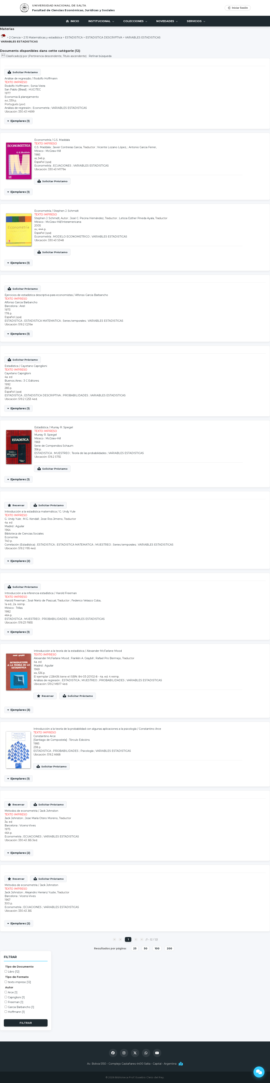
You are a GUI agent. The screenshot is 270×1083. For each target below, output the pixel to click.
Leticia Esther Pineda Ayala (136, 218)
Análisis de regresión (18, 108)
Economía (11, 537)
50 (145, 948)
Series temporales (74, 320)
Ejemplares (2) (20, 561)
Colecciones (133, 21)
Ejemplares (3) (20, 710)
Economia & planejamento (22, 97)
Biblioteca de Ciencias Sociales (24, 533)
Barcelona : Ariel (15, 306)
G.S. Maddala (61, 140)
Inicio (74, 21)
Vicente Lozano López (111, 147)
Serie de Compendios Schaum (53, 445)
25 (134, 948)
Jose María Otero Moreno (41, 818)
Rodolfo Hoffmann (45, 78)
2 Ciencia (15, 37)
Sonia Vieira (38, 85)
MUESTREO (62, 453)
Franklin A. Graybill (82, 658)
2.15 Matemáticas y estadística (43, 37)
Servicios (194, 21)
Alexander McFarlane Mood (104, 651)
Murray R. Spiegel (62, 427)
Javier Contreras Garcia (67, 147)
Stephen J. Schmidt (66, 210)
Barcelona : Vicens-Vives (20, 825)
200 (169, 948)
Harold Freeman (66, 593)
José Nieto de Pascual (42, 600)
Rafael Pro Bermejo (108, 658)
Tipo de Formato (17, 977)
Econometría (41, 108)
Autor (9, 987)
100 (157, 948)
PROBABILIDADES (75, 395)
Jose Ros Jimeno (52, 519)
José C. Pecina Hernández (87, 218)
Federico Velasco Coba (85, 600)
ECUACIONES (62, 165)
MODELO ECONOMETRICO (71, 236)
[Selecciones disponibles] (3, 56)
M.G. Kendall (31, 519)
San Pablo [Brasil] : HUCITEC (23, 89)
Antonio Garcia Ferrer (142, 147)
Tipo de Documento (19, 966)
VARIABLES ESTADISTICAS (143, 37)
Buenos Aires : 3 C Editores (22, 380)
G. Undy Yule (67, 511)
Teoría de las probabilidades (89, 453)
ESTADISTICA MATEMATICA (42, 320)
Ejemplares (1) (20, 121)
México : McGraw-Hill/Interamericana (57, 222)
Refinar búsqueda (100, 56)
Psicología (86, 751)
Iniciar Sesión (240, 7)
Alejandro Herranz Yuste (40, 892)
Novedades (165, 21)
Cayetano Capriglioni (34, 366)
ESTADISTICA (74, 37)
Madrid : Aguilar (14, 526)
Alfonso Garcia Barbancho (91, 295)
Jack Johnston (49, 810)
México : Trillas (14, 608)
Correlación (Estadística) (20, 544)
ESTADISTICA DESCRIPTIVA (104, 37)
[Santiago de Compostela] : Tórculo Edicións (61, 739)
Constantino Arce (150, 728)
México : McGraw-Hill (47, 151)
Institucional (99, 21)
